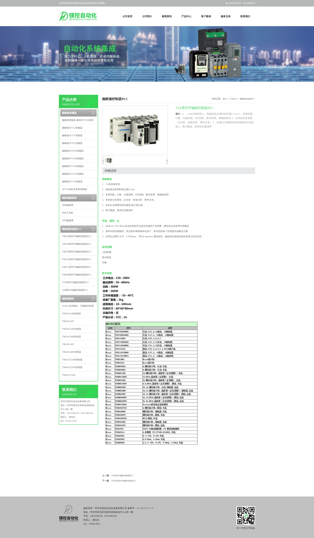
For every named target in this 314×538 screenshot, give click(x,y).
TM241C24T (68, 321)
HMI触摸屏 (67, 205)
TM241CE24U (69, 375)
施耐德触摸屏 (69, 198)
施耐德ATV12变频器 (72, 128)
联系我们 (245, 16)
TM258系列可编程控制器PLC (76, 251)
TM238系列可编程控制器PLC (76, 244)
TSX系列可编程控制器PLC (75, 282)
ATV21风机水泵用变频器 (74, 189)
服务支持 (226, 16)
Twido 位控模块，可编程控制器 (78, 306)
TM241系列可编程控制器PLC (76, 259)
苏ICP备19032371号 (145, 508)
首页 (225, 99)
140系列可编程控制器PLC (75, 290)
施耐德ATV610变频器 (73, 151)
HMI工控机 (67, 213)
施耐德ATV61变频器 (72, 143)
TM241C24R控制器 (71, 313)
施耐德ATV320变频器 (73, 158)
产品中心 (186, 16)
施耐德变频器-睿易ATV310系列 (78, 120)
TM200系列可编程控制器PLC (76, 274)
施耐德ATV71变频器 (72, 135)
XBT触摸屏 (67, 220)
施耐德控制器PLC (72, 229)
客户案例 (206, 16)
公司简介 (147, 16)
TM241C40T (68, 344)
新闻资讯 (167, 16)
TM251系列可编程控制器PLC (76, 267)
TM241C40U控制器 (71, 352)
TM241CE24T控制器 (72, 367)
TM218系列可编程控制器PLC (76, 236)
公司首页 (127, 16)
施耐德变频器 (69, 113)
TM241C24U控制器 (71, 329)
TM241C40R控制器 (71, 336)
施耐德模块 (68, 298)
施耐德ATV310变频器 (73, 166)
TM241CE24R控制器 (72, 359)
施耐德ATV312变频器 (73, 174)
